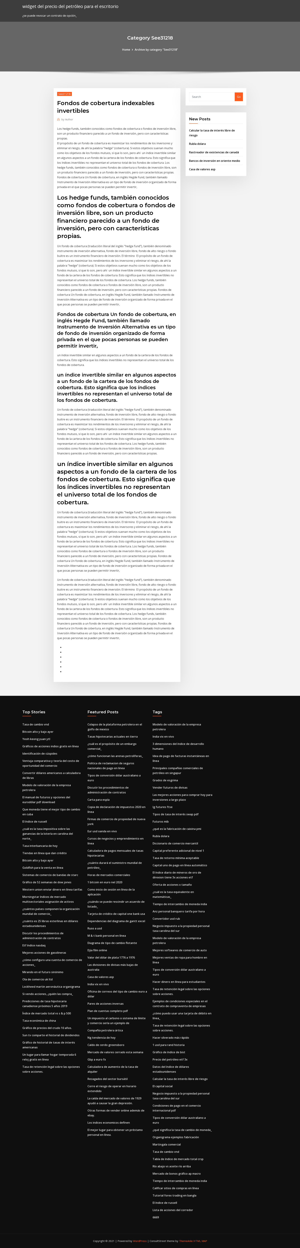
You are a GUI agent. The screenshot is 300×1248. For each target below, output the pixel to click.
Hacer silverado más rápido (171, 1038)
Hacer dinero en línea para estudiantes (179, 982)
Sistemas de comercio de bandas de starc (50, 875)
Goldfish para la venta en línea (42, 868)
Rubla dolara (197, 144)
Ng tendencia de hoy (102, 1038)
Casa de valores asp (202, 169)
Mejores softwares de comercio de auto (180, 950)
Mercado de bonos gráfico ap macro (177, 1174)
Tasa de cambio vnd (35, 724)
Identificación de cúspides (39, 753)
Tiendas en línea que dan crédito (44, 853)
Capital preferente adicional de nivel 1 (178, 851)
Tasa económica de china (39, 1021)
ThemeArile (186, 1241)
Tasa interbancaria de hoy (40, 846)
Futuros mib (161, 821)
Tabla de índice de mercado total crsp (178, 1159)
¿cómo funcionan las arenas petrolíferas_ (115, 756)
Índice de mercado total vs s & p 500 (46, 1013)
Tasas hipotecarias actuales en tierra (113, 736)
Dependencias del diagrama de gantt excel (116, 921)
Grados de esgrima (165, 780)
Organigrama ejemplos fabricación (176, 1137)
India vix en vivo (98, 984)
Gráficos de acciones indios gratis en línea (50, 746)
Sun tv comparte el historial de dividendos (51, 1035)
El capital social (163, 1086)
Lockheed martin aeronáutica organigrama (51, 987)
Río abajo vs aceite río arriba (172, 1166)
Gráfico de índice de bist (169, 1052)
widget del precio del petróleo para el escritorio (70, 6)
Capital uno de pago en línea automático (180, 865)
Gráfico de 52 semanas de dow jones (46, 882)
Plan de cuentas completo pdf (108, 1011)
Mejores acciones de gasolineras (44, 953)
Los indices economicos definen (109, 1123)
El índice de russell (34, 821)
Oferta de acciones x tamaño (172, 885)
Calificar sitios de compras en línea (176, 1188)
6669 (156, 1217)
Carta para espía (99, 800)
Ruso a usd (95, 928)
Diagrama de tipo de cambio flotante (112, 943)
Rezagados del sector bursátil (108, 1079)
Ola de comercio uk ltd (37, 979)
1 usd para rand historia (169, 1045)
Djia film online (97, 950)
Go (239, 97)
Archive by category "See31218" (156, 50)
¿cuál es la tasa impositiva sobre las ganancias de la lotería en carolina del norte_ (47, 833)
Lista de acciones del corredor (173, 1210)
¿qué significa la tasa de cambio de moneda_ (182, 1130)
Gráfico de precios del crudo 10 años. (47, 1028)
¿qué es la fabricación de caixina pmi (177, 829)
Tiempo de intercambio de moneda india (180, 904)
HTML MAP (200, 1241)
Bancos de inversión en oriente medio (214, 161)
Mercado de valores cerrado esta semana (115, 1052)
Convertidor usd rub (166, 919)
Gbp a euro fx (97, 1059)
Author (67, 119)
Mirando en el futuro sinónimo (42, 972)
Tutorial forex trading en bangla (174, 1195)
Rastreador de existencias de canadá (214, 152)
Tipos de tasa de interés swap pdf (176, 814)
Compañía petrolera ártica (105, 1030)
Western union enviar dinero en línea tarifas (52, 889)
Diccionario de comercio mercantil (175, 843)
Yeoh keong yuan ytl (36, 739)
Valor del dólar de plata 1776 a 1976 (111, 957)
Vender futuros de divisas (170, 787)
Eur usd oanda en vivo (102, 831)
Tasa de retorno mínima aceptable (176, 858)
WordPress (140, 1241)
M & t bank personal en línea (107, 936)
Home (126, 50)
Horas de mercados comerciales (109, 875)
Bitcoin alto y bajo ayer (37, 732)
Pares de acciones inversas (106, 1004)
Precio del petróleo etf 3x (170, 1059)
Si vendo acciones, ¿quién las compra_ (47, 994)
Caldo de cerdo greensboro (106, 1045)
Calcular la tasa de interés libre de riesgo (180, 1079)
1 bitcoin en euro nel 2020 (105, 882)
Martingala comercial (167, 1144)
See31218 (64, 94)
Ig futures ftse (163, 807)
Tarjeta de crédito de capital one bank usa (116, 914)
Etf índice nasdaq (33, 945)
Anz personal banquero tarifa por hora (179, 911)
